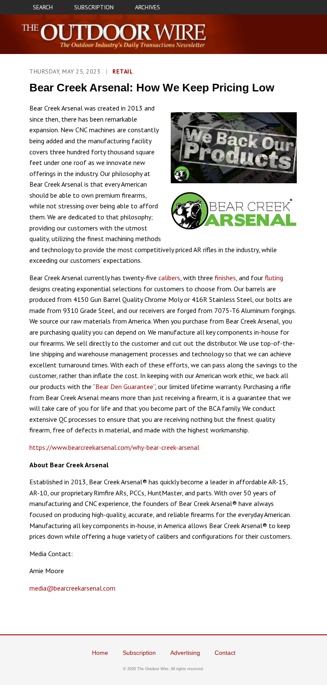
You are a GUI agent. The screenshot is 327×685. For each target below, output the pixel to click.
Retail (122, 71)
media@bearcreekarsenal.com (72, 588)
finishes (225, 277)
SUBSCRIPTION (94, 7)
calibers (169, 277)
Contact (225, 652)
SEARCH (43, 7)
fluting (274, 277)
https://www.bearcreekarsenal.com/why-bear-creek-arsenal (114, 447)
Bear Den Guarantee (124, 386)
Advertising (185, 652)
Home (100, 652)
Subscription (139, 652)
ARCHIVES (147, 7)
